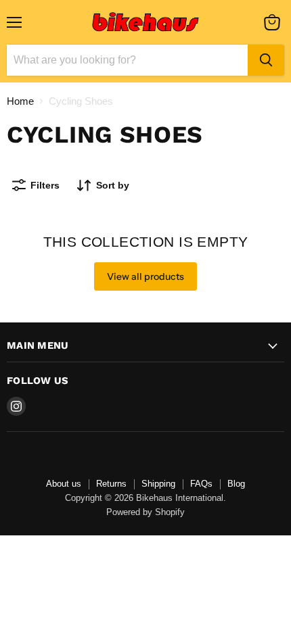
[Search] (266, 60)
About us (63, 484)
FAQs (201, 484)
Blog (236, 484)
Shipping (158, 484)
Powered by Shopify (145, 512)
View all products (145, 276)
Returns (111, 484)
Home (20, 101)
